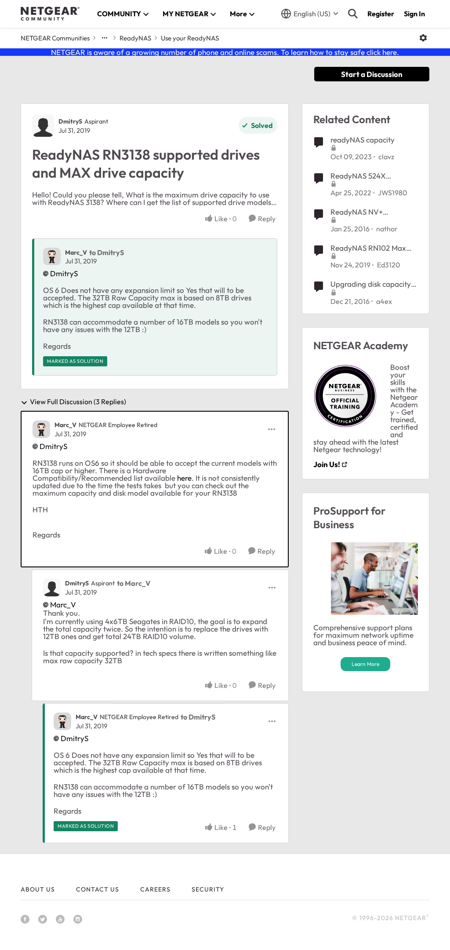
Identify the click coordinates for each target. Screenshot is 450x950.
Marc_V (76, 252)
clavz (386, 156)
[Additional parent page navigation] (104, 38)
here (184, 477)
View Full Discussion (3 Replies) (78, 402)
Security (208, 889)
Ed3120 (388, 264)
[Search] (353, 13)
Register (380, 13)
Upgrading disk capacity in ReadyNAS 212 (370, 284)
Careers (155, 889)
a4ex (384, 301)
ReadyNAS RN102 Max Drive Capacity (368, 248)
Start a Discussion (372, 74)
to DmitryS (106, 252)
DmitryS (70, 121)
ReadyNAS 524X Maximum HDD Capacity (372, 176)
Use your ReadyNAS (190, 38)
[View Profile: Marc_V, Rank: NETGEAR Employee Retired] (41, 429)
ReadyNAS (135, 38)
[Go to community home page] (50, 14)
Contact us (97, 889)
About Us (38, 889)
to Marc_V (133, 583)
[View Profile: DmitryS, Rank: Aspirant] (43, 126)
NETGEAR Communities (55, 38)
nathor (387, 228)
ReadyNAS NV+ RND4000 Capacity (363, 212)
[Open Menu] (423, 38)
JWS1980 (392, 192)
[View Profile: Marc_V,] (52, 256)
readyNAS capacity (362, 139)
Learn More (365, 664)
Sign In (414, 13)
